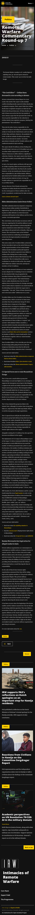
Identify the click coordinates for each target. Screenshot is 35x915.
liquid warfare (19, 493)
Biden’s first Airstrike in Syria (24, 361)
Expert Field (5, 895)
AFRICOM (30, 536)
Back (9, 644)
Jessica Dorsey (5, 824)
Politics (8, 19)
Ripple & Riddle (15, 908)
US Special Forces (20, 536)
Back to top (29, 847)
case (20, 629)
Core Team (5, 891)
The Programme (7, 899)
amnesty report (13, 530)
